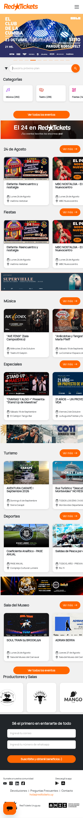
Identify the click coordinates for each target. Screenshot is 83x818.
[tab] (15, 60)
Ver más (68, 149)
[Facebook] (23, 783)
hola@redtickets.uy (41, 794)
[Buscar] (75, 68)
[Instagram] (11, 783)
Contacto (67, 790)
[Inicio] (37, 7)
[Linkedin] (17, 783)
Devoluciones (18, 790)
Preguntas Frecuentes (44, 790)
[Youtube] (5, 783)
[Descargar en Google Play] (63, 783)
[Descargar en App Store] (57, 783)
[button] (75, 7)
